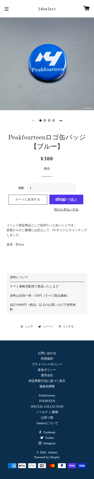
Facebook (49, 432)
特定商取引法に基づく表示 (47, 381)
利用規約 (47, 358)
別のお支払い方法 (66, 209)
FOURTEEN (47, 401)
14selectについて (47, 423)
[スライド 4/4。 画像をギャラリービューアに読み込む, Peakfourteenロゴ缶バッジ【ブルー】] (53, 120)
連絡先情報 (47, 386)
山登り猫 (47, 417)
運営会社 (47, 375)
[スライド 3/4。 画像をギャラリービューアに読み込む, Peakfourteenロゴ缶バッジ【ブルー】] (49, 120)
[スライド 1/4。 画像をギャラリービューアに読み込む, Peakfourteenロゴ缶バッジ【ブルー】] (40, 120)
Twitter (49, 438)
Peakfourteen (47, 395)
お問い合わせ (47, 353)
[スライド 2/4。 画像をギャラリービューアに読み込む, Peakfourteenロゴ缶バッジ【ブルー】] (45, 120)
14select (47, 8)
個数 (21, 188)
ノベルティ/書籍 (47, 412)
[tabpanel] (47, 63)
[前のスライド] (33, 120)
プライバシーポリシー (47, 364)
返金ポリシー (47, 369)
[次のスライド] (60, 120)
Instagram (49, 443)
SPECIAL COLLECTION (47, 406)
